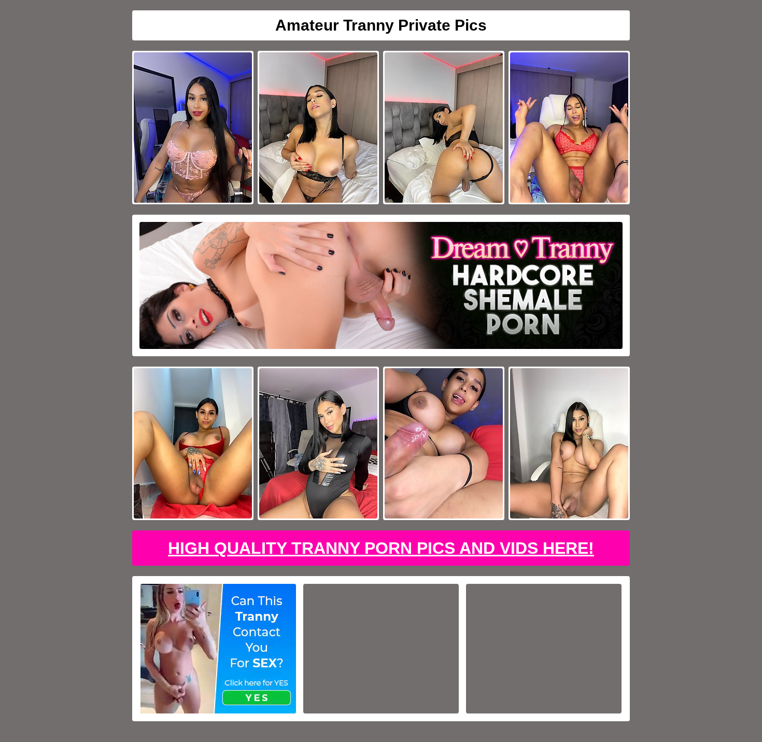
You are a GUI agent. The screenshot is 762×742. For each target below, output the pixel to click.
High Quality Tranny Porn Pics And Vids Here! (381, 548)
